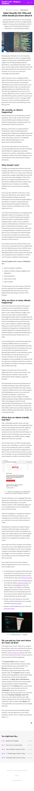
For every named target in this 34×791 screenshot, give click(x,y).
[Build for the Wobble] (17, 741)
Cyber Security (24, 10)
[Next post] (31, 723)
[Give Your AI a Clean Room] (17, 745)
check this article (26, 578)
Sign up (17, 775)
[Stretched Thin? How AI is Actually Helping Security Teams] (17, 758)
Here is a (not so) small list (16, 653)
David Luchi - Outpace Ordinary (11, 2)
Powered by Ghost (17, 780)
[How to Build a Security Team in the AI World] (17, 749)
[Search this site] (28, 2)
